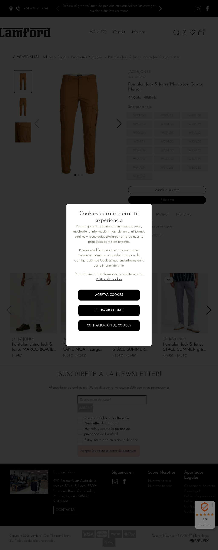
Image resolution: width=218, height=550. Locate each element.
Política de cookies (109, 279)
